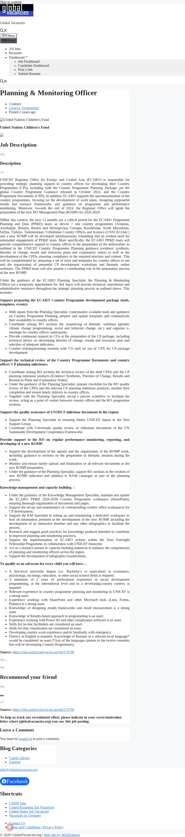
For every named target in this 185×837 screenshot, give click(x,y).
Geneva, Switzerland (24, 108)
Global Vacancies (12, 23)
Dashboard (17, 57)
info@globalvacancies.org (18, 770)
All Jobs (15, 49)
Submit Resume (29, 74)
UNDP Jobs (17, 803)
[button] (3, 31)
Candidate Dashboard (33, 65)
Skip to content (10, 2)
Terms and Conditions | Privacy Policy (36, 827)
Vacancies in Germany (25, 815)
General (14, 762)
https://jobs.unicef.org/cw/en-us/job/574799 (43, 652)
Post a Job (25, 70)
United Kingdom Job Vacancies (31, 807)
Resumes (15, 53)
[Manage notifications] (10, 827)
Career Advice (19, 758)
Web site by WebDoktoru (62, 835)
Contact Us (17, 823)
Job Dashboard (28, 61)
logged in (25, 739)
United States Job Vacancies (29, 811)
